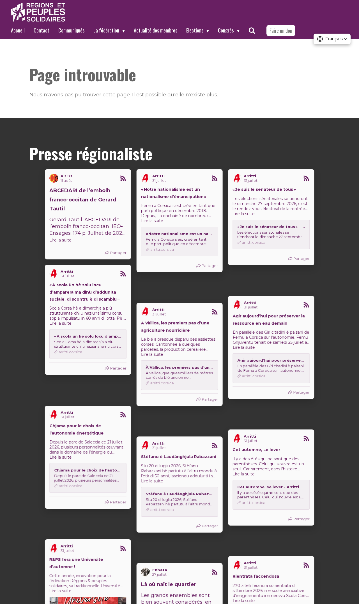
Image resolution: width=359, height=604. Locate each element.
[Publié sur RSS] (123, 178)
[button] (332, 39)
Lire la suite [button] (60, 240)
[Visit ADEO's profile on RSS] (55, 178)
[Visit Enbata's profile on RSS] (238, 496)
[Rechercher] (252, 30)
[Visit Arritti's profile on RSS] (146, 178)
